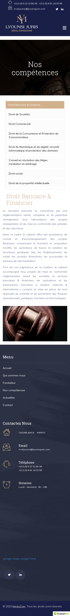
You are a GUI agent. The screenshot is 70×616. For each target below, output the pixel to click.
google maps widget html (19, 558)
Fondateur (12, 57)
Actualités (12, 72)
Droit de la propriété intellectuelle (29, 183)
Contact (10, 79)
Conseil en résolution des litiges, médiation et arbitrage (28, 162)
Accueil (10, 42)
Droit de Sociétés (19, 114)
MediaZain (19, 606)
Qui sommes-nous (17, 50)
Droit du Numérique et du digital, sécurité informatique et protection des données (34, 148)
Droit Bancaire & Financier (25, 104)
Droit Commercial (19, 124)
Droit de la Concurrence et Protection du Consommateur (33, 135)
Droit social (16, 173)
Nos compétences (16, 64)
